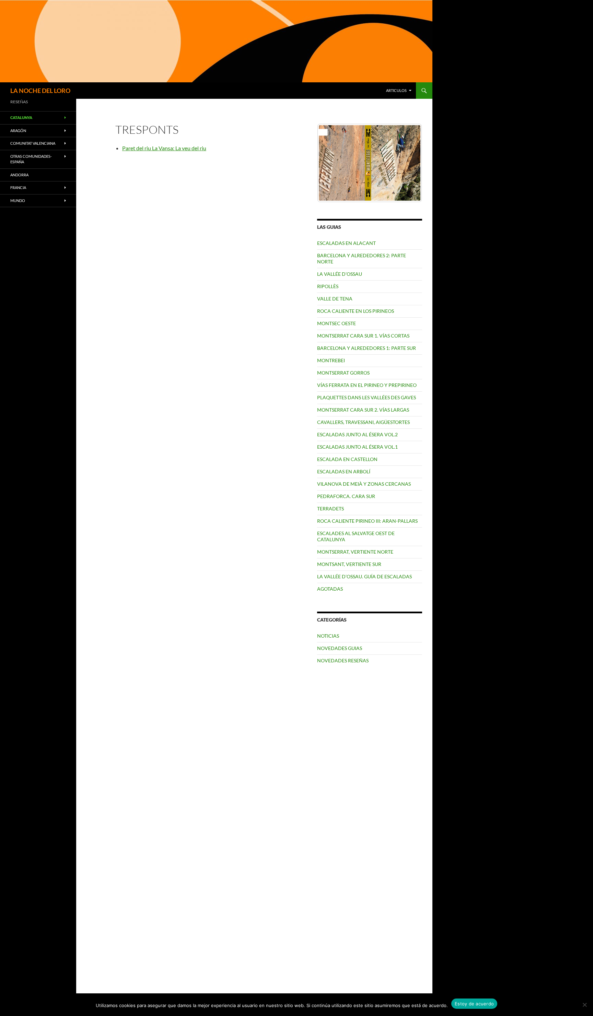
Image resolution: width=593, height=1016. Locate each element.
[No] (584, 1004)
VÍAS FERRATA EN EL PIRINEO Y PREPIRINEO (367, 385)
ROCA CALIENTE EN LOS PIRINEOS (355, 311)
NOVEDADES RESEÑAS (343, 660)
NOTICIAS (328, 636)
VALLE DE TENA (334, 299)
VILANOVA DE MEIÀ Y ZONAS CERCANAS (364, 484)
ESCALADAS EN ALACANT (346, 243)
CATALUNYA (21, 117)
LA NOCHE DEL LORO (40, 90)
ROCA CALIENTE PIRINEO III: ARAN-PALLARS (367, 521)
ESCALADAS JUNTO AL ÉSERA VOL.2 (357, 434)
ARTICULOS (396, 90)
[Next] (407, 162)
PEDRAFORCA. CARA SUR (346, 496)
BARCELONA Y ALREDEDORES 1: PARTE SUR (366, 348)
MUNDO (17, 200)
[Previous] (331, 162)
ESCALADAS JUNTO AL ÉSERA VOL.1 (357, 447)
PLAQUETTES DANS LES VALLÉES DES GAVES (366, 397)
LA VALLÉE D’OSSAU (339, 274)
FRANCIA (18, 187)
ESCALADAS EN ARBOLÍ (343, 471)
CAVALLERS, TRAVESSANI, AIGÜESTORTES (363, 422)
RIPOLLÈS (327, 286)
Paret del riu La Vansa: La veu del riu (164, 148)
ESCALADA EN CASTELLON (347, 459)
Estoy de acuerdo (474, 1003)
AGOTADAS (330, 589)
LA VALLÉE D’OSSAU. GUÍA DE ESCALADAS (364, 576)
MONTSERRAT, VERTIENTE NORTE (355, 552)
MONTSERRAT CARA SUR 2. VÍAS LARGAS (363, 410)
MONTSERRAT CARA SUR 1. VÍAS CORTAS (363, 336)
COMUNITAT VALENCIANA (32, 143)
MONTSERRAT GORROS (343, 373)
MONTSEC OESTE (336, 323)
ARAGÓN (18, 130)
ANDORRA (19, 175)
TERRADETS (330, 508)
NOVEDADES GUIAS (339, 648)
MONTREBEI (331, 360)
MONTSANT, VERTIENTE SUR (349, 564)
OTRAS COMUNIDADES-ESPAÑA (31, 159)
